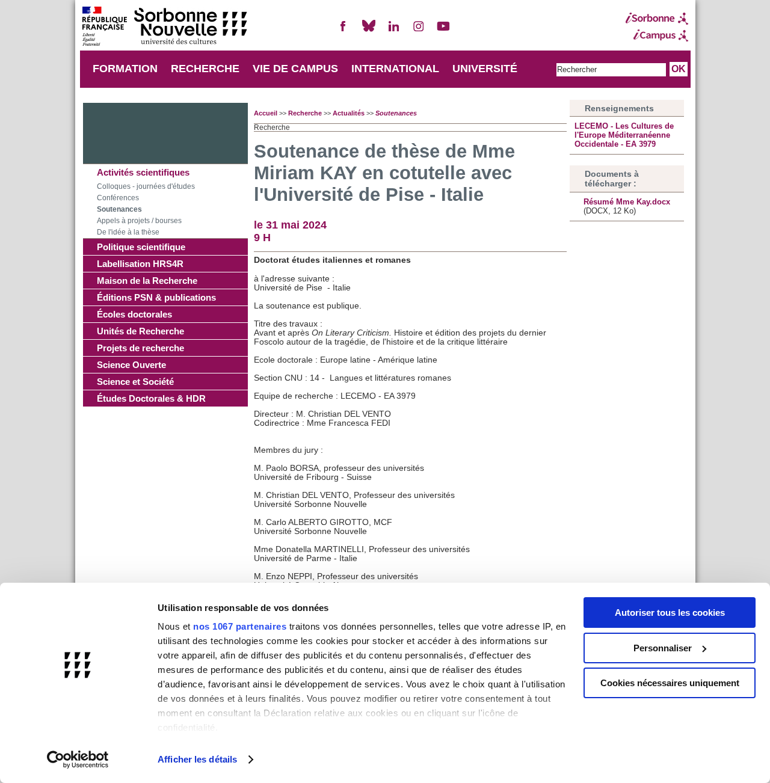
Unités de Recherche (140, 331)
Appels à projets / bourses (139, 220)
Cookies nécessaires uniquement (669, 683)
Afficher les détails (197, 759)
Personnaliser (662, 648)
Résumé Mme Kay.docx (627, 201)
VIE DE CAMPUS (295, 69)
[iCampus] (657, 35)
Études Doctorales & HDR (151, 398)
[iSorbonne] (657, 19)
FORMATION (125, 69)
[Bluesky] (369, 30)
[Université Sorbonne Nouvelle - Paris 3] (164, 27)
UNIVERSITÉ (484, 69)
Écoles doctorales (134, 314)
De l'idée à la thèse (128, 232)
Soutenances (119, 209)
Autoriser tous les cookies (670, 612)
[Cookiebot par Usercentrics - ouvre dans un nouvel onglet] (78, 760)
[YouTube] (443, 30)
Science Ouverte (131, 365)
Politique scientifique (141, 247)
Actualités (349, 113)
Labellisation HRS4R (140, 264)
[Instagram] (418, 30)
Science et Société (135, 381)
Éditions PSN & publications (156, 297)
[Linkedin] (393, 30)
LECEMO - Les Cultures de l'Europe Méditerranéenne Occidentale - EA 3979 (624, 135)
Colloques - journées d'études (146, 186)
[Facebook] (343, 30)
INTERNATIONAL (395, 69)
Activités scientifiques (143, 172)
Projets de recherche (140, 348)
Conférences (118, 198)
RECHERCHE (205, 69)
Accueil (265, 113)
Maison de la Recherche (147, 280)
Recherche (305, 113)
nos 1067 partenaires (239, 626)
